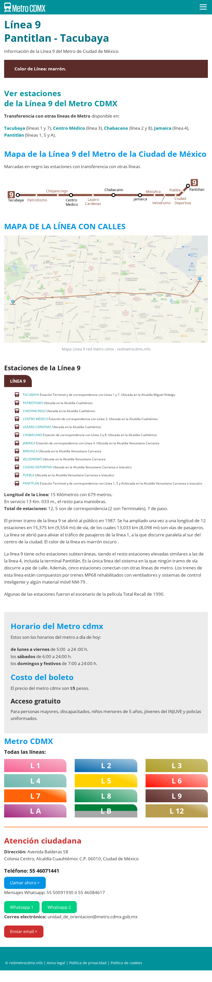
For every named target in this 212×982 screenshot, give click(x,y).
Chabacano (116, 128)
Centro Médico (69, 128)
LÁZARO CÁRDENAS (37, 427)
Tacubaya (14, 128)
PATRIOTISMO (33, 403)
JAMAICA (29, 443)
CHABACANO (32, 435)
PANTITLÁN (31, 483)
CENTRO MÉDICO (35, 419)
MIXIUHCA (30, 451)
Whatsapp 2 (59, 907)
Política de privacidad (88, 962)
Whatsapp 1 (21, 907)
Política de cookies (126, 962)
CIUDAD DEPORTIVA (37, 467)
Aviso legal (56, 962)
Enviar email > (23, 931)
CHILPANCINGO (34, 411)
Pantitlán (14, 135)
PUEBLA (28, 475)
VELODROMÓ (32, 459)
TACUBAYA (31, 394)
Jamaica (162, 128)
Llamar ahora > (25, 883)
